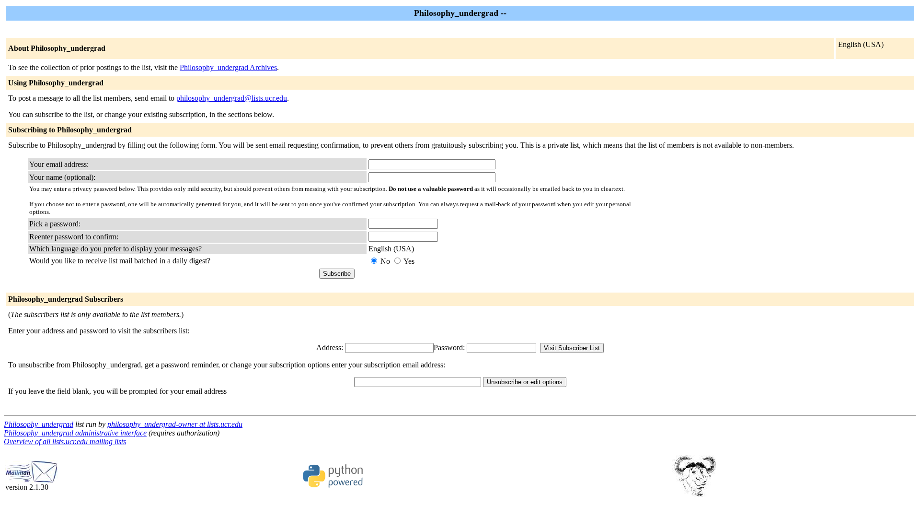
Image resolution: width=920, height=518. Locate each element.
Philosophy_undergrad (38, 424)
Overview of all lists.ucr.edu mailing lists (65, 441)
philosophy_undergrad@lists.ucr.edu (231, 98)
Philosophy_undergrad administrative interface (75, 433)
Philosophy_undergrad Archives (228, 67)
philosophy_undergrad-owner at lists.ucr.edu (174, 424)
